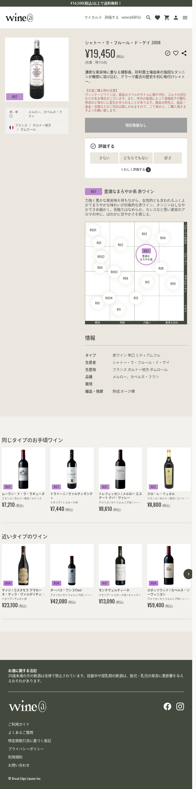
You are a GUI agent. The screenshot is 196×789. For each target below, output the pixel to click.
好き (168, 158)
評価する (112, 17)
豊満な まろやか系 (146, 254)
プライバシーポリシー (26, 749)
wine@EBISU (131, 17)
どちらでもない (136, 158)
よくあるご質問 (20, 732)
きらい (104, 158)
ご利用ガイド (19, 724)
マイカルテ (93, 17)
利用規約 (15, 757)
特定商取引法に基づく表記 (29, 740)
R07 (14, 96)
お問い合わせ (19, 765)
